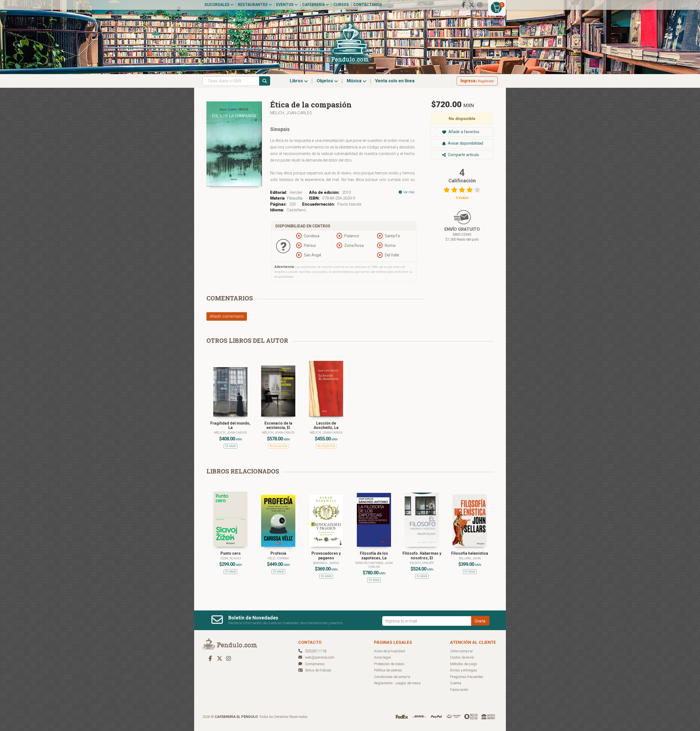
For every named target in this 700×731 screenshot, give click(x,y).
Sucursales (217, 4)
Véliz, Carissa (278, 558)
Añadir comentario (227, 316)
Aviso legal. (383, 657)
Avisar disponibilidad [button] (465, 143)
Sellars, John (470, 558)
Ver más (408, 192)
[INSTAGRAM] (480, 5)
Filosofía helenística (469, 553)
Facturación (459, 690)
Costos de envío (462, 657)
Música (355, 80)
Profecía (278, 553)
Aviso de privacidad (389, 651)
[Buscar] (264, 81)
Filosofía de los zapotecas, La (374, 555)
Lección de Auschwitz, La (326, 425)
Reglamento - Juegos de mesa (397, 683)
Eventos (285, 4)
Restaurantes (253, 4)
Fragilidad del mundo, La (230, 425)
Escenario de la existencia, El (278, 425)
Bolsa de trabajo (318, 670)
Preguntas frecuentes (466, 677)
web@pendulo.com (319, 657)
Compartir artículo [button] (463, 155)
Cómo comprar (461, 651)
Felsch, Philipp (422, 563)
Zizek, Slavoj (230, 558)
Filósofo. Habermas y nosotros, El (421, 555)
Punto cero (230, 553)
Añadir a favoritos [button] (463, 132)
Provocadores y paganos (326, 555)
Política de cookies (388, 670)
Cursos (341, 4)
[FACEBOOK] (463, 5)
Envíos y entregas (463, 670)
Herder (296, 192)
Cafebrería (314, 4)
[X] (472, 5)
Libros (297, 80)
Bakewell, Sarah (326, 563)
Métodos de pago (463, 664)
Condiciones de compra (392, 677)
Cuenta (455, 683)
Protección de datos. (389, 664)
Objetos (325, 80)
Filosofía (294, 198)
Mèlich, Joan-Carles (291, 112)
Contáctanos (367, 4)
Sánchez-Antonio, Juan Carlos (374, 565)
